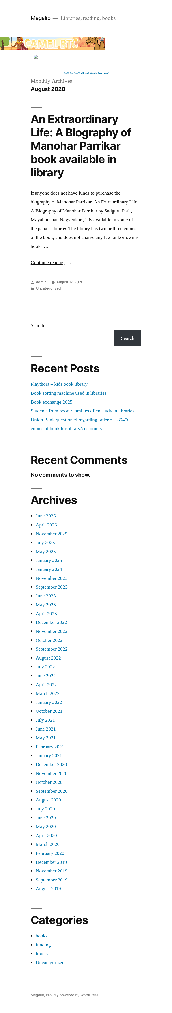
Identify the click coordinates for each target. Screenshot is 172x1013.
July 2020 (45, 809)
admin (41, 282)
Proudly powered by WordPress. (72, 995)
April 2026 (46, 525)
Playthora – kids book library (59, 384)
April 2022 (46, 685)
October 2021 (49, 711)
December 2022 (51, 622)
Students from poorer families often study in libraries (82, 411)
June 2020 (46, 818)
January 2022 (49, 702)
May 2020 (46, 826)
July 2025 (45, 542)
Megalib (41, 18)
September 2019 (52, 880)
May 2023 (46, 605)
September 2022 (52, 649)
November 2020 (51, 773)
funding (43, 945)
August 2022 (48, 658)
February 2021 (50, 747)
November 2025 (51, 534)
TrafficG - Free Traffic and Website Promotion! (86, 73)
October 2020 (49, 782)
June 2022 (46, 676)
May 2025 (46, 551)
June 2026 (46, 516)
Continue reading (51, 262)
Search (37, 325)
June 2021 (46, 729)
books (41, 936)
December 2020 (51, 764)
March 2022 (48, 693)
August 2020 (48, 800)
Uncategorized (48, 288)
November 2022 (51, 631)
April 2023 (46, 613)
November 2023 (51, 578)
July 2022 (45, 667)
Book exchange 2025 (51, 402)
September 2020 (52, 791)
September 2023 (52, 587)
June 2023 (46, 596)
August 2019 (48, 888)
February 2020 (50, 853)
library (42, 953)
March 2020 (48, 844)
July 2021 (45, 720)
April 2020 (46, 835)
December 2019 (51, 862)
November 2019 (51, 871)
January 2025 (49, 560)
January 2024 (49, 569)
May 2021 (46, 738)
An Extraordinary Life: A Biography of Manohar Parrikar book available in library (81, 145)
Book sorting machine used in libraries (69, 393)
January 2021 (49, 755)
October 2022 (49, 640)
